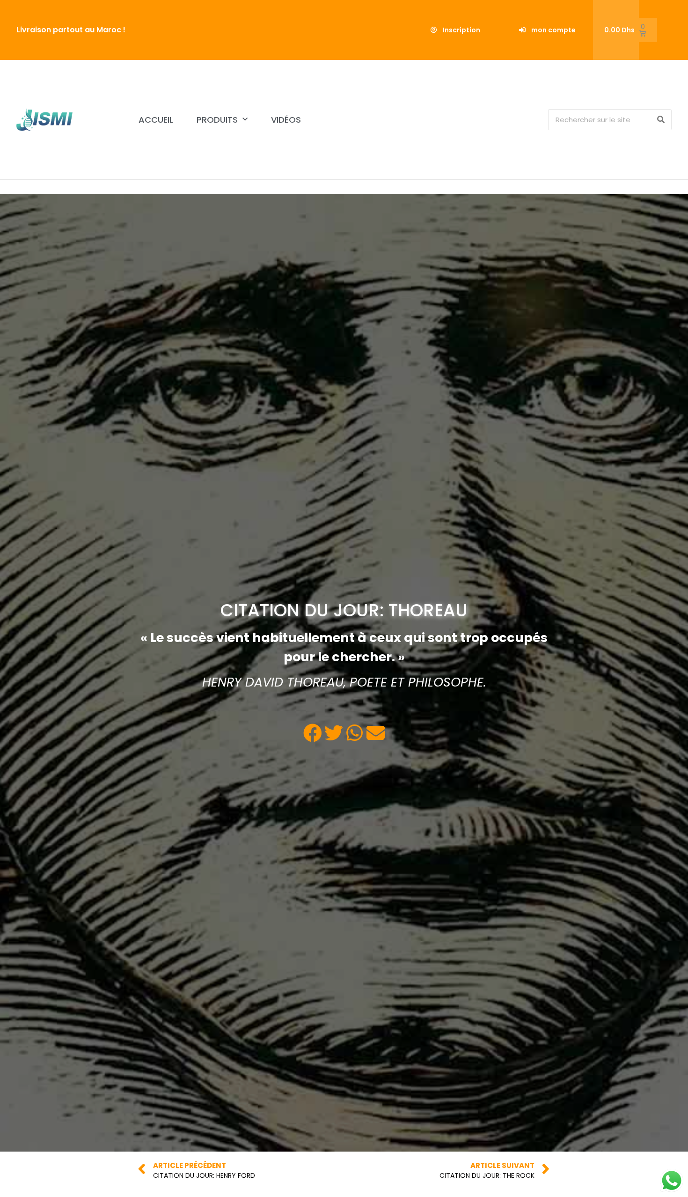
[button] (455, 30)
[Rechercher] (660, 120)
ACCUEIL (156, 120)
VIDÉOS (286, 120)
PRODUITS (217, 120)
